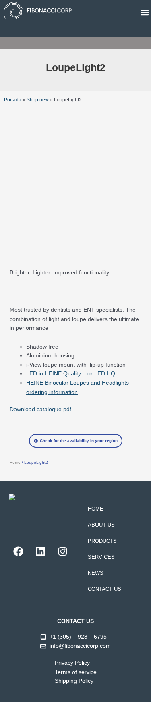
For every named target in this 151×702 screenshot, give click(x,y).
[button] (144, 12)
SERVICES (101, 557)
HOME (95, 509)
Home (15, 462)
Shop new (38, 99)
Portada (12, 99)
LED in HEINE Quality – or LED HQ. (71, 374)
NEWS (95, 573)
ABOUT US (101, 525)
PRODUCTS (102, 541)
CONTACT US (104, 589)
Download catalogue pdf (40, 409)
